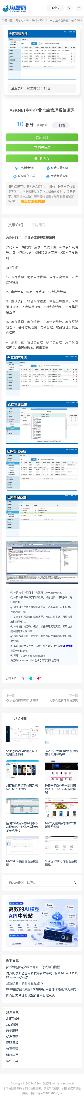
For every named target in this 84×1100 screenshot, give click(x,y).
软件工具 (12, 1061)
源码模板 (12, 1042)
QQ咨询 (44, 158)
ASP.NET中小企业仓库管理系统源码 (39, 660)
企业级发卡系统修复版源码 (24, 983)
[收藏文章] (23, 678)
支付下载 (42, 137)
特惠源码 (12, 1049)
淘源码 (19, 20)
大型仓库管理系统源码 (63, 700)
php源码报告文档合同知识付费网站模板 (33, 967)
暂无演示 (43, 147)
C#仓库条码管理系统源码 (22, 700)
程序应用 (12, 1055)
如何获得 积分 (33, 201)
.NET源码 (31, 20)
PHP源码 (12, 1030)
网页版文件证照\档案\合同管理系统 (30, 995)
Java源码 (12, 1024)
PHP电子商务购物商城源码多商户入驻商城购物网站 (60, 789)
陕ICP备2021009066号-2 (46, 1093)
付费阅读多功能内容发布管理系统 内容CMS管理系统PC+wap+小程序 (42, 975)
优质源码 (12, 1036)
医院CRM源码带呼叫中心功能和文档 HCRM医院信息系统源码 (22, 827)
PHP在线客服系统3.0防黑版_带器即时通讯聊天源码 (41, 989)
